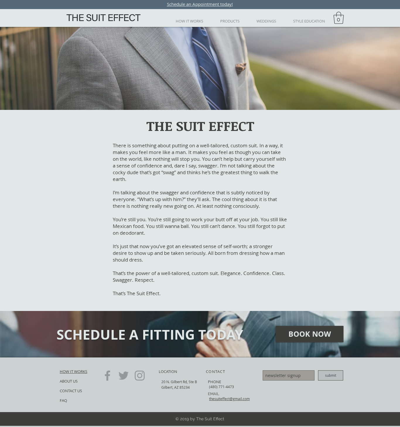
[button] (294, 154)
